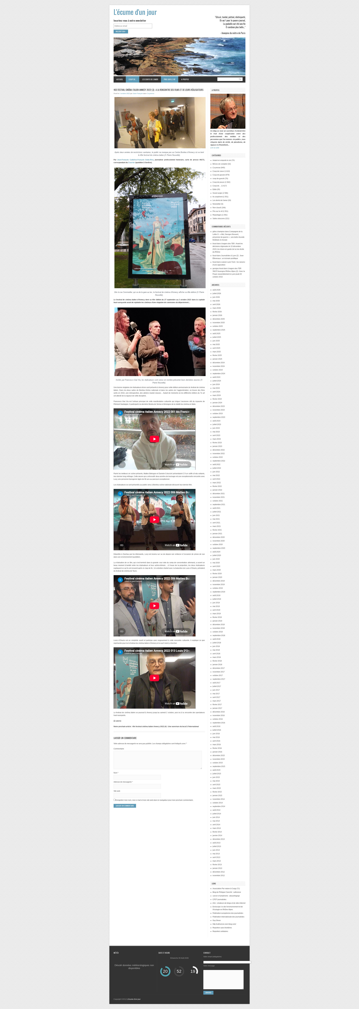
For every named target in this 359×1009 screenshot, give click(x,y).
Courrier (131, 163)
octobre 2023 (218, 414)
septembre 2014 (219, 806)
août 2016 (216, 726)
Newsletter (217, 204)
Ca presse (150, 93)
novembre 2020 (219, 541)
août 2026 (216, 290)
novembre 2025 (219, 323)
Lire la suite (214, 148)
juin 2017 (216, 690)
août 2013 (216, 843)
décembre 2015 (219, 755)
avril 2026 (216, 304)
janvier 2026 (217, 315)
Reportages (217, 215)
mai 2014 (216, 821)
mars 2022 (217, 483)
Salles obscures (219, 219)
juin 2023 (216, 428)
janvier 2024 (217, 403)
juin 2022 (216, 472)
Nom (116, 773)
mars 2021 (217, 526)
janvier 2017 (217, 708)
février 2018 (217, 661)
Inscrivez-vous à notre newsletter (130, 20)
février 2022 (217, 486)
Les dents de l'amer (220, 200)
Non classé (217, 208)
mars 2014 (217, 828)
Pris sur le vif (168, 79)
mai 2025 (216, 344)
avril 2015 (216, 785)
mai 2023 (216, 432)
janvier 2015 (217, 795)
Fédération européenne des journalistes (228, 913)
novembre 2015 (219, 759)
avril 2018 (216, 654)
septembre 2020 (219, 548)
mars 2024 (217, 395)
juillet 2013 (217, 846)
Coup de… (131, 79)
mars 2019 (217, 614)
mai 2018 (216, 650)
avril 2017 (216, 697)
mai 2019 (216, 606)
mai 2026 (216, 301)
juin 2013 (216, 850)
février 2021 (217, 530)
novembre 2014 (219, 799)
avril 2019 (216, 610)
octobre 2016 (218, 719)
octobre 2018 (218, 632)
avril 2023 (216, 435)
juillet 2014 (217, 814)
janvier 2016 (217, 752)
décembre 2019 (219, 581)
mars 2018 (217, 657)
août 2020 (216, 552)
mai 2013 (216, 854)
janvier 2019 (217, 621)
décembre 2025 (219, 319)
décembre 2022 (219, 450)
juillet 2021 (217, 512)
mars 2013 (217, 861)
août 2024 (216, 377)
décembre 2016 (219, 712)
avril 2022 (216, 479)
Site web (117, 791)
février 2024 (217, 399)
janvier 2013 (217, 868)
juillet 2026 (217, 294)
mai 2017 (216, 694)
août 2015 (216, 770)
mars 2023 (217, 439)
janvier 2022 (217, 490)
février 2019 (217, 617)
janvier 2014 (217, 835)
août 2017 (216, 683)
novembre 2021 (219, 497)
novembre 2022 (219, 454)
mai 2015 (216, 781)
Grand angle (217, 193)
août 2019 (216, 595)
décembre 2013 (219, 839)
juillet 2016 (217, 730)
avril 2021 (216, 523)
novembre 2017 (219, 672)
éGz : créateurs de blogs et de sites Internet (229, 903)
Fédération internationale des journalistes (228, 917)
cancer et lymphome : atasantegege (226, 896)
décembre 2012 (219, 872)
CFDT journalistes (219, 899)
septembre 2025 (219, 330)
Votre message (209, 966)
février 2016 (217, 748)
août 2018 (216, 639)
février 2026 (217, 312)
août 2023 (216, 421)
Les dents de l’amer (148, 79)
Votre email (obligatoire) (212, 957)
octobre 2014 (218, 803)
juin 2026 (216, 297)
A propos (185, 79)
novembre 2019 (219, 585)
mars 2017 (217, 701)
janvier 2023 (217, 446)
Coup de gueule (219, 175)
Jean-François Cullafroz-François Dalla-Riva (135, 160)
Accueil (119, 79)
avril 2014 (216, 825)
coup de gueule (219, 178)
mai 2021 (216, 519)
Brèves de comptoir (220, 164)
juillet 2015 (217, 774)
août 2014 (216, 810)
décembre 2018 (219, 625)
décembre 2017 (219, 668)
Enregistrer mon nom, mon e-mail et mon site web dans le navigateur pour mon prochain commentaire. (154, 800)
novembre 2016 (219, 715)
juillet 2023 (217, 424)
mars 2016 (217, 745)
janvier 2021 (217, 534)
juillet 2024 (217, 381)
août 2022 (216, 464)
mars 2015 (217, 788)
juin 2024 (216, 384)
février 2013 (217, 865)
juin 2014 (216, 817)
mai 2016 (216, 737)
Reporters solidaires (220, 931)
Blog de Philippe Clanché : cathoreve (227, 892)
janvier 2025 (217, 359)
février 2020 (217, 574)
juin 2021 (216, 515)
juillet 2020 (217, 555)
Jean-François (138, 93)
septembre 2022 (219, 461)
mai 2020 (216, 563)
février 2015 (217, 792)
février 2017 (217, 705)
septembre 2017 (219, 679)
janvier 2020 (217, 577)
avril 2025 (216, 348)
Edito (215, 189)
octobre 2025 (218, 326)
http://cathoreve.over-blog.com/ (224, 924)
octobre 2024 (218, 370)
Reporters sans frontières (222, 928)
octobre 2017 (218, 675)
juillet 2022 (217, 468)
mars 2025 (217, 352)
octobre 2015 (218, 763)
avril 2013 (216, 857)
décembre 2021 (219, 494)
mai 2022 (216, 475)
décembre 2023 (219, 406)
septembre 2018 (219, 635)
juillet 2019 (217, 599)
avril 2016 (216, 741)
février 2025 (217, 355)
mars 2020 (217, 570)
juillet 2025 (217, 337)
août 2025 (216, 334)
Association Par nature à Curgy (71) (226, 889)
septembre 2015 (219, 766)
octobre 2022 (218, 457)
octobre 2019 (218, 588)
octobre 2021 (218, 501)
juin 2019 (216, 603)
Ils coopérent (217, 197)
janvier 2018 (217, 665)
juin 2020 (216, 559)
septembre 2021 (219, 504)
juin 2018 (216, 646)
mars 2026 (217, 308)
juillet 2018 (217, 643)
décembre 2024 (219, 363)
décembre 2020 (219, 537)
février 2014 (217, 832)
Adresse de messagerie (123, 782)
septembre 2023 (219, 417)
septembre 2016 (219, 723)
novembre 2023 (219, 410)
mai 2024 (216, 388)
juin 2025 (216, 341)
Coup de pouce (218, 182)
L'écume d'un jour (135, 11)
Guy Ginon (217, 920)
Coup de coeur (218, 171)
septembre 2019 (219, 592)
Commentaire (119, 749)
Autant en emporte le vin (222, 160)
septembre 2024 (219, 374)
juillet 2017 (217, 686)
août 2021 (216, 508)
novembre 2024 (219, 366)
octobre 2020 (218, 544)
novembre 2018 (219, 628)
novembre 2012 (219, 876)
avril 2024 (216, 392)
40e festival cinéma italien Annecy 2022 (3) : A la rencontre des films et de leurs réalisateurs (158, 89)
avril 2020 (216, 566)
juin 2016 (216, 734)
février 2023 (217, 443)
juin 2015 (216, 777)
